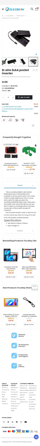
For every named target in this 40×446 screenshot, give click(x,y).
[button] (36, 54)
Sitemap (4, 399)
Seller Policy (24, 402)
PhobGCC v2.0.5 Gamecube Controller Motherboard (29, 165)
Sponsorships (24, 390)
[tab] (20, 185)
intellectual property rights (14, 408)
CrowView (32, 399)
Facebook (4, 422)
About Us (5, 387)
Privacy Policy (15, 399)
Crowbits (32, 406)
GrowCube (32, 404)
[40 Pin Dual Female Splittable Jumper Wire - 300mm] (16, 120)
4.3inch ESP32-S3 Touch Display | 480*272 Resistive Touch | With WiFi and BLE (11, 316)
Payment (14, 397)
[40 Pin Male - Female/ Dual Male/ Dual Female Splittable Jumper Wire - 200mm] (22, 120)
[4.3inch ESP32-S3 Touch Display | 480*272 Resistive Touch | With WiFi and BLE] (11, 302)
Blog (3, 394)
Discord (25, 422)
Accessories (10, 15)
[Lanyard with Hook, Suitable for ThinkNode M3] (29, 302)
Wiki (3, 397)
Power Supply (20, 15)
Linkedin (12, 422)
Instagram (21, 422)
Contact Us (5, 390)
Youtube (17, 422)
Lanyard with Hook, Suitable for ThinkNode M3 (29, 316)
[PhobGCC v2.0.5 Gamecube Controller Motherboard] (29, 151)
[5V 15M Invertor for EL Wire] (4, 120)
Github (4, 401)
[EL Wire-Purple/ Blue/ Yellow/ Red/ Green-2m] (10, 120)
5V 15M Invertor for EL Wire (12, 107)
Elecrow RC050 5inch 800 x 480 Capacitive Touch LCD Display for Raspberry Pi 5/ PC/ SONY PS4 (29, 268)
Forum (4, 392)
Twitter (8, 422)
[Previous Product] (33, 70)
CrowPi (31, 402)
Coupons (5, 404)
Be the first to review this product (20, 77)
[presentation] (4, 153)
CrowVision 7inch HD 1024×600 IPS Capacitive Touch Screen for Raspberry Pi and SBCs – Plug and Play (11, 268)
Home (2, 16)
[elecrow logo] (9, 9)
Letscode (32, 409)
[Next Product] (36, 70)
